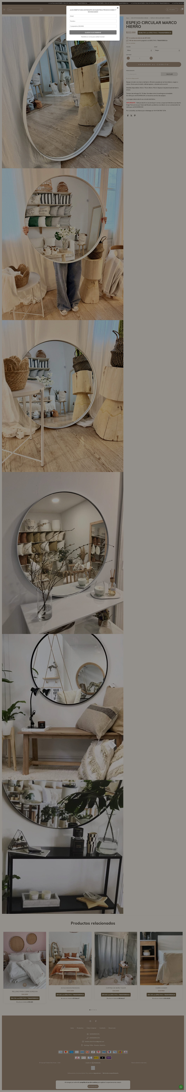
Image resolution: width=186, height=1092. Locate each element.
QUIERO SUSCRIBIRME (93, 32)
